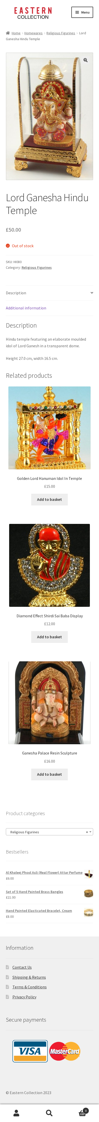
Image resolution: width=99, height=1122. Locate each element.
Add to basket (49, 499)
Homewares (33, 33)
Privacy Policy (24, 996)
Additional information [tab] (26, 307)
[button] (85, 60)
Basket (76, 1109)
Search (49, 1113)
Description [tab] (16, 292)
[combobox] (49, 831)
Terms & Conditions (29, 986)
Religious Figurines (60, 33)
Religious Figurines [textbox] (48, 832)
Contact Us (22, 967)
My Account (16, 1113)
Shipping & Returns (29, 977)
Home (16, 33)
